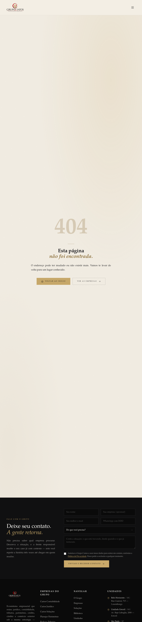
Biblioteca (78, 613)
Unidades (78, 618)
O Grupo (78, 598)
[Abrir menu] (132, 7)
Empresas (78, 603)
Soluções (78, 608)
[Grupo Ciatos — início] (15, 7)
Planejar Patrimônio (49, 617)
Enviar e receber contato (85, 564)
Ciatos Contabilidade (50, 602)
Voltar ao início (55, 281)
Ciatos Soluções (47, 612)
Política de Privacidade (77, 556)
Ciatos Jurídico (47, 607)
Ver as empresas (87, 281)
